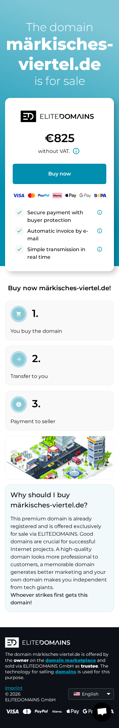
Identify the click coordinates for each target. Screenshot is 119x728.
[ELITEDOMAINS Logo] (59, 643)
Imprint (14, 688)
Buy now (59, 174)
